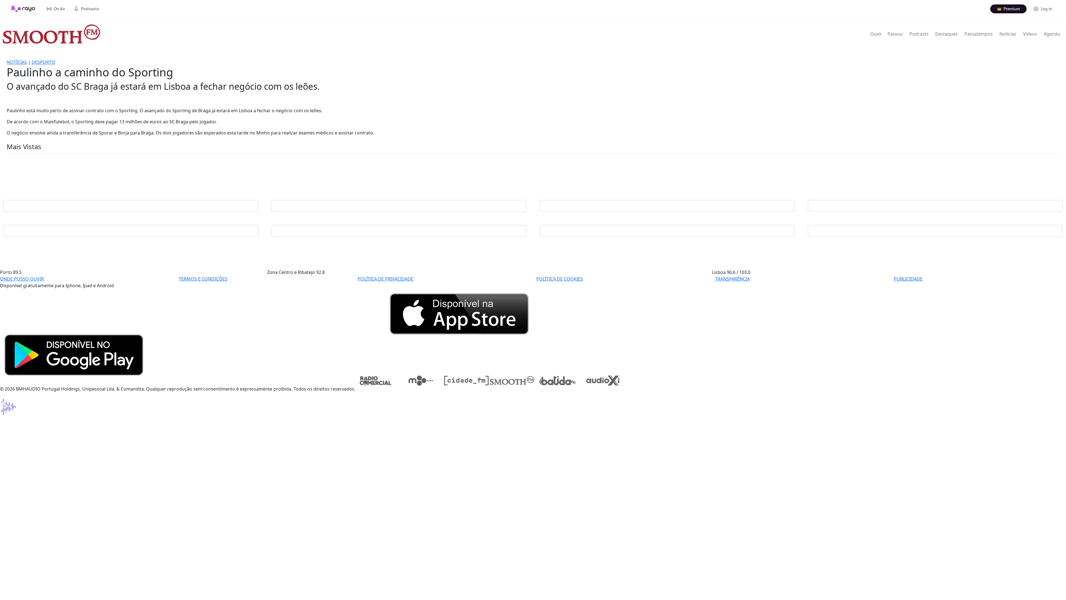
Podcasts (919, 34)
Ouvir (876, 34)
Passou (895, 34)
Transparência (732, 279)
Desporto (43, 62)
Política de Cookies (559, 279)
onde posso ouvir (22, 279)
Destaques (946, 34)
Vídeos (1030, 34)
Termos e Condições (203, 279)
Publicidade (908, 279)
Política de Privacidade (385, 279)
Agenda (1052, 34)
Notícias (1007, 34)
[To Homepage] (23, 9)
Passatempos (978, 34)
